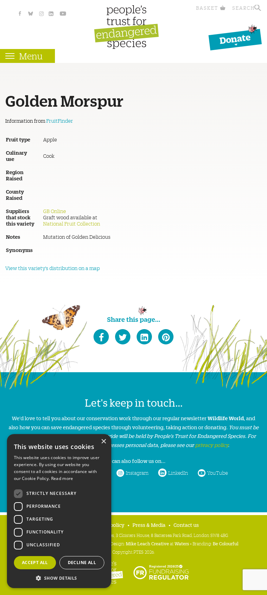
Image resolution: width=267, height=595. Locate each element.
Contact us (186, 524)
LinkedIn (178, 473)
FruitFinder (59, 120)
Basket (207, 8)
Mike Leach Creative (147, 543)
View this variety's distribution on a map (52, 268)
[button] (59, 577)
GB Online (54, 211)
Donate (235, 38)
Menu (31, 55)
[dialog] (59, 511)
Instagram (137, 473)
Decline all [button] (82, 562)
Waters (182, 543)
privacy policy (211, 444)
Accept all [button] (35, 562)
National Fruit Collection (71, 223)
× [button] (103, 441)
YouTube (217, 473)
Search (243, 8)
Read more (62, 478)
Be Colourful (225, 543)
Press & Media (148, 524)
